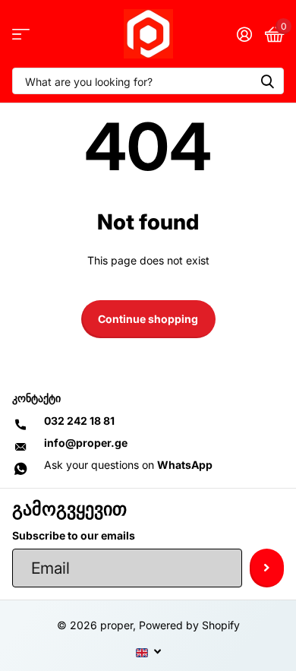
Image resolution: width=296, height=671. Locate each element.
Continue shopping (148, 318)
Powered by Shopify (189, 625)
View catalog (21, 33)
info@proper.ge (86, 442)
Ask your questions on (128, 464)
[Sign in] (244, 34)
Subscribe (267, 568)
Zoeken (267, 81)
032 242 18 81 (79, 420)
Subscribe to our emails (73, 535)
